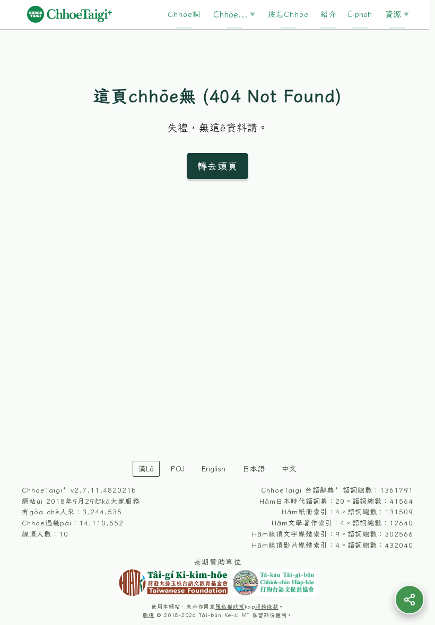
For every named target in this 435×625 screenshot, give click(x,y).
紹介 (328, 14)
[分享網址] (409, 599)
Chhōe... (230, 14)
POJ (178, 469)
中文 (289, 469)
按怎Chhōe (288, 14)
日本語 (253, 469)
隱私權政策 (230, 607)
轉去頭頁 (217, 165)
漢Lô (146, 469)
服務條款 (267, 607)
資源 (393, 14)
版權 (148, 615)
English (213, 469)
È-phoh (360, 14)
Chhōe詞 (184, 14)
